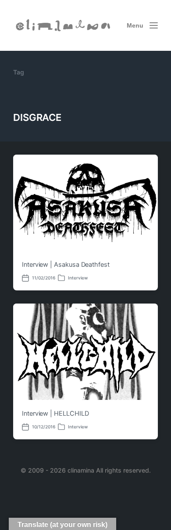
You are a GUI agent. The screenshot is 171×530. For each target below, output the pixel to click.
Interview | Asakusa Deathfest (66, 265)
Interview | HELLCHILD (55, 413)
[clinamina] (63, 25)
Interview (78, 277)
